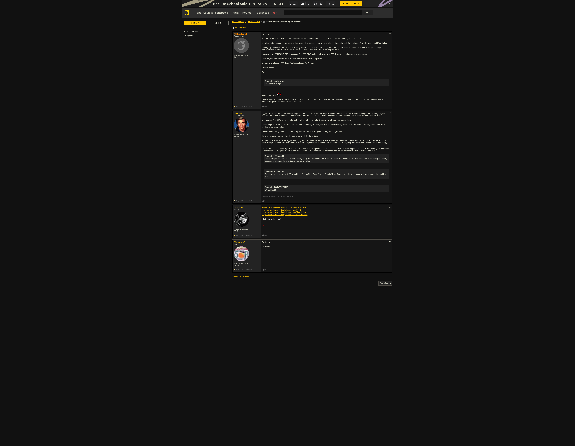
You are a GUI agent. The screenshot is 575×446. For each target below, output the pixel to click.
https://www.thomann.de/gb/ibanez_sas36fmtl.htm (283, 210)
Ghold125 (238, 208)
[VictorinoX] (239, 242)
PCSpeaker (239, 34)
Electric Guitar (254, 22)
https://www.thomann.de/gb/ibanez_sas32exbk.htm (284, 208)
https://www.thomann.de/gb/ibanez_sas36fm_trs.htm (284, 214)
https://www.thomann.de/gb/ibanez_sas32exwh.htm (284, 212)
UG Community (239, 22)
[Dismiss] (389, 3)
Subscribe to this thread (240, 276)
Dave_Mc (238, 113)
